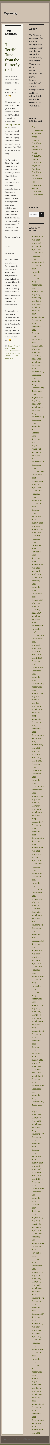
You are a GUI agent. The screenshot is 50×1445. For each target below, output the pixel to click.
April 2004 (36, 1285)
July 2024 (36, 349)
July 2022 (36, 445)
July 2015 (36, 696)
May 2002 (36, 1388)
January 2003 (38, 1349)
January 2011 (37, 925)
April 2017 (36, 613)
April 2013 (36, 809)
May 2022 (36, 452)
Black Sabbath (10, 353)
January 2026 (38, 262)
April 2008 (36, 1073)
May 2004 (36, 1282)
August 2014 (37, 745)
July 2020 (36, 526)
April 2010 (36, 963)
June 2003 (36, 1330)
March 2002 (37, 1394)
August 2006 (37, 1163)
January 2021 (37, 500)
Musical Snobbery (11, 351)
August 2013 (37, 796)
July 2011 (36, 902)
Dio (18, 353)
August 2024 (37, 346)
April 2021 (36, 487)
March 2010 (37, 966)
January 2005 (38, 1243)
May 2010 (36, 960)
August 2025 (37, 291)
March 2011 (37, 915)
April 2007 (36, 1121)
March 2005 (37, 1233)
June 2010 (36, 957)
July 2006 (36, 1166)
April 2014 (36, 757)
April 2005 (36, 1230)
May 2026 (36, 246)
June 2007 (36, 1114)
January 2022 (38, 462)
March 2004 (37, 1288)
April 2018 (36, 574)
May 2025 (36, 301)
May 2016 (36, 651)
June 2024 (36, 352)
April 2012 (36, 860)
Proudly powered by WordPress (23, 1439)
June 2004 (36, 1278)
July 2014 (36, 748)
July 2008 (36, 1063)
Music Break (37, 195)
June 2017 (36, 606)
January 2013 (37, 822)
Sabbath (8, 356)
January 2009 (38, 1031)
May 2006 (36, 1172)
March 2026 (37, 253)
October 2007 (38, 1102)
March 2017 (37, 616)
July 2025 (36, 294)
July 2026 (36, 240)
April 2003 (36, 1336)
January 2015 (37, 719)
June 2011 (36, 905)
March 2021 (37, 491)
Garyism (35, 140)
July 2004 (36, 1275)
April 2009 (36, 1018)
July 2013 (36, 799)
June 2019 (36, 532)
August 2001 (37, 1430)
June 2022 (36, 449)
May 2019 (36, 536)
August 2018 (37, 564)
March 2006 (37, 1179)
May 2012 (36, 857)
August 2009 (37, 1005)
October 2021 (38, 471)
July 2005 (36, 1221)
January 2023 (38, 417)
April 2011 (36, 912)
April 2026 (36, 249)
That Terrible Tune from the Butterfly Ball (12, 57)
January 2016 (38, 667)
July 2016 (36, 645)
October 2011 (37, 889)
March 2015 (37, 709)
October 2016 (38, 635)
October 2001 (38, 1420)
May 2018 (36, 571)
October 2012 (38, 838)
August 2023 (37, 397)
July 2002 (36, 1381)
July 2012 (36, 851)
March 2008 (37, 1076)
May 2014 (36, 754)
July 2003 (36, 1327)
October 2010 (38, 941)
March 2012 (37, 864)
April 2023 (36, 404)
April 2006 (36, 1176)
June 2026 (36, 243)
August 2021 (37, 481)
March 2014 (37, 761)
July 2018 (36, 568)
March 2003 (37, 1340)
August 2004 (37, 1272)
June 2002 (36, 1385)
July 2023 (36, 400)
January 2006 (38, 1188)
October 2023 (38, 388)
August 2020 (37, 523)
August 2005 (37, 1217)
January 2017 (37, 626)
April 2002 (36, 1391)
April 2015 (36, 706)
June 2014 (36, 751)
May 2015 (36, 703)
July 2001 (36, 1433)
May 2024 (36, 355)
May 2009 (36, 1015)
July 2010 (36, 954)
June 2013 (36, 802)
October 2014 (38, 735)
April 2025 (36, 304)
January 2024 (38, 372)
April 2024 (36, 359)
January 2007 (38, 1134)
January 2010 (37, 976)
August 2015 (37, 693)
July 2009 (36, 1008)
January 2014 (37, 770)
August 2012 (37, 847)
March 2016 (37, 658)
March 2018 (37, 577)
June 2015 (36, 700)
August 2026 (37, 236)
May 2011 (36, 909)
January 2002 (38, 1404)
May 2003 (36, 1333)
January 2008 (38, 1085)
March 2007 (37, 1124)
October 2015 (38, 683)
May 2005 (36, 1227)
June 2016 (36, 648)
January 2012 (37, 873)
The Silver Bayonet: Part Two (36, 165)
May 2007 (36, 1118)
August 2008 (37, 1060)
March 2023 (37, 407)
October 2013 (38, 786)
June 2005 (36, 1224)
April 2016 (36, 655)
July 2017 (36, 603)
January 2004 (38, 1298)
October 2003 (38, 1314)
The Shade (36, 191)
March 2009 (37, 1021)
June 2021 (36, 484)
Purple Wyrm (13, 346)
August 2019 (37, 529)
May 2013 (36, 806)
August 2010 (37, 950)
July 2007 (36, 1111)
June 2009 (36, 1012)
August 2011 (37, 899)
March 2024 (37, 362)
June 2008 (36, 1066)
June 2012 (36, 854)
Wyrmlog (10, 13)
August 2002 (37, 1378)
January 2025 (38, 317)
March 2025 (37, 307)
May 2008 (36, 1069)
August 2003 (37, 1323)
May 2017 (36, 610)
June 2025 (36, 298)
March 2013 (37, 812)
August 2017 (37, 600)
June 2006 (36, 1169)
